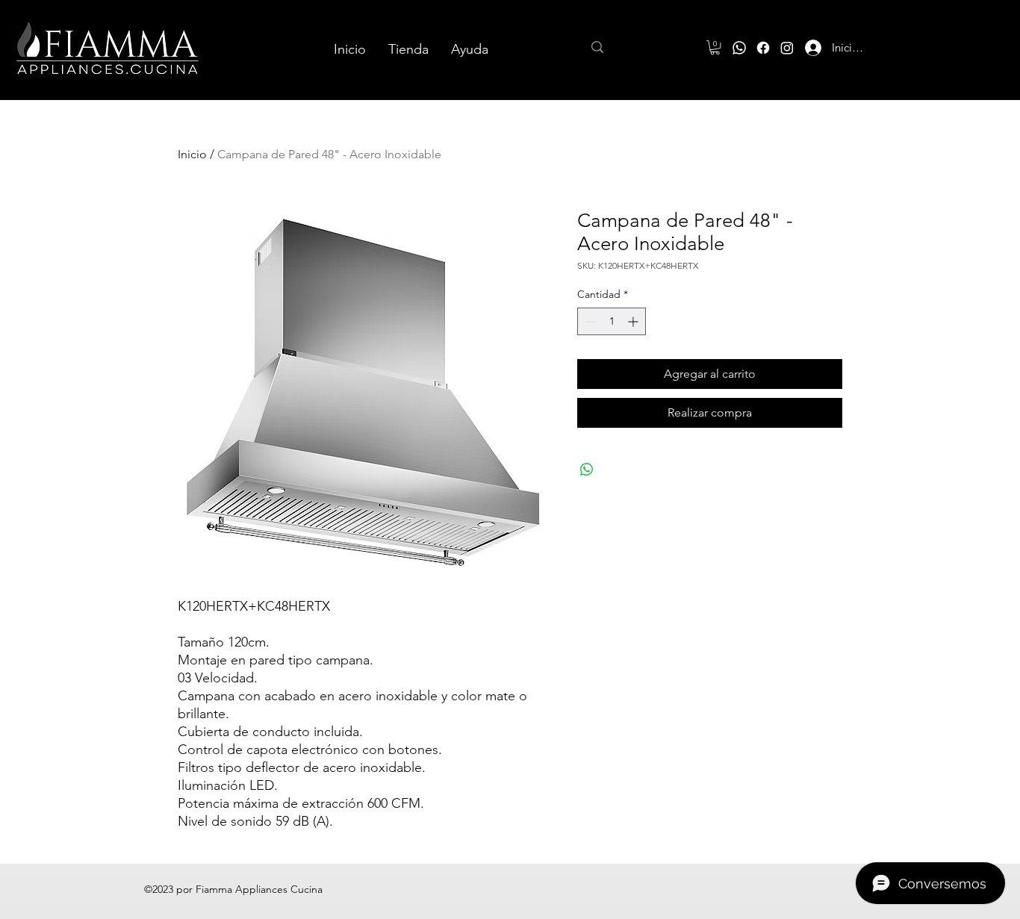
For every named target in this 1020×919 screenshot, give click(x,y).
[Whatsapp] (739, 48)
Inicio (192, 154)
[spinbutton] (611, 321)
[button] (715, 47)
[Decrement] (588, 321)
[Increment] (634, 321)
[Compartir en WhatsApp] (587, 470)
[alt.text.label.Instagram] (787, 48)
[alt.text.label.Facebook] (763, 48)
